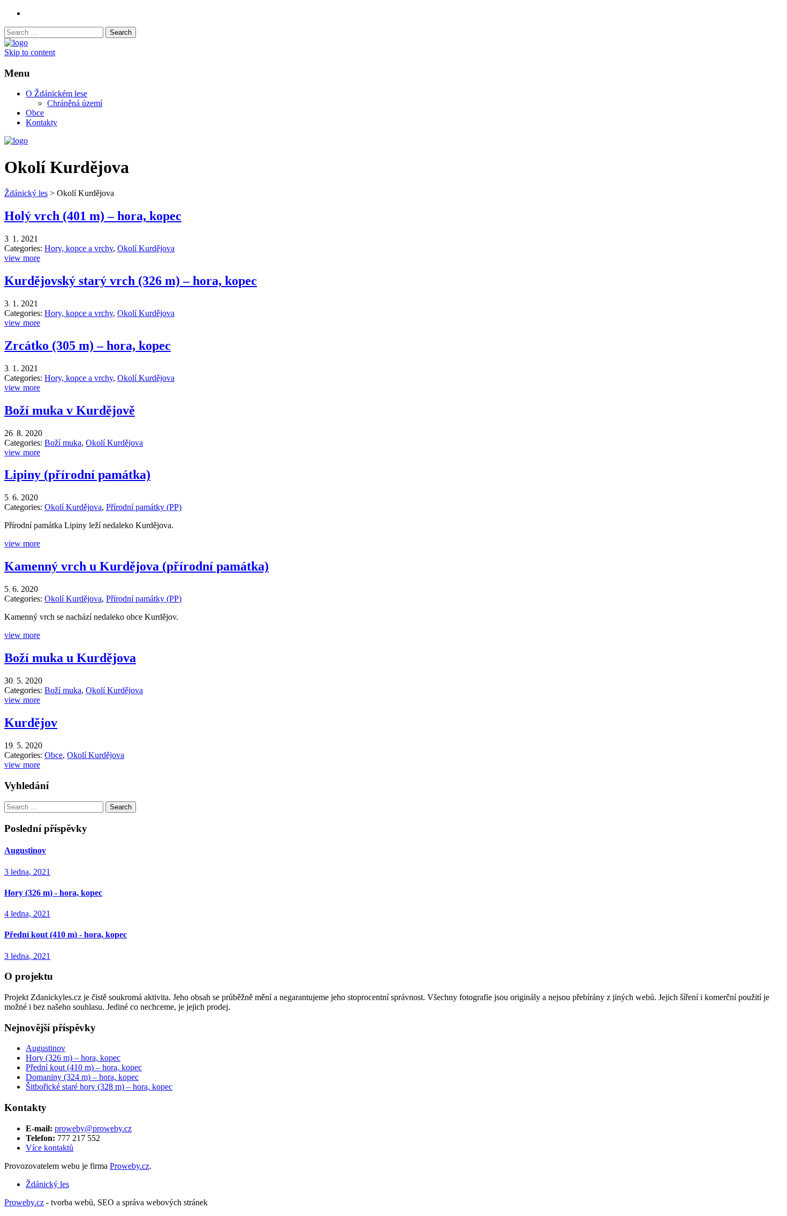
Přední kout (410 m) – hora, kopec (84, 1067)
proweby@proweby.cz (93, 1128)
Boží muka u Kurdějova (70, 658)
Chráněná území (74, 103)
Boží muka (62, 442)
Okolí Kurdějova (146, 248)
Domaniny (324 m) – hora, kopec (82, 1077)
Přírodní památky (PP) (143, 507)
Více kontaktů (49, 1147)
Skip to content (29, 52)
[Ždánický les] (16, 42)
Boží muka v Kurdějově (69, 410)
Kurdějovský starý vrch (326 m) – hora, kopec (130, 281)
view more (22, 257)
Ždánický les (26, 193)
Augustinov (45, 1048)
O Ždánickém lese (56, 93)
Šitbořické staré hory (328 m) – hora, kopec (99, 1086)
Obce (35, 112)
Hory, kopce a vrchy (78, 248)
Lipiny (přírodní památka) (77, 475)
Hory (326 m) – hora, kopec (73, 1057)
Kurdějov (30, 723)
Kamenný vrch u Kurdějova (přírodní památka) (136, 566)
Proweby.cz (129, 1165)
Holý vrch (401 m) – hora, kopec (92, 216)
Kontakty (41, 122)
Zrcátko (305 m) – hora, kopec (87, 345)
